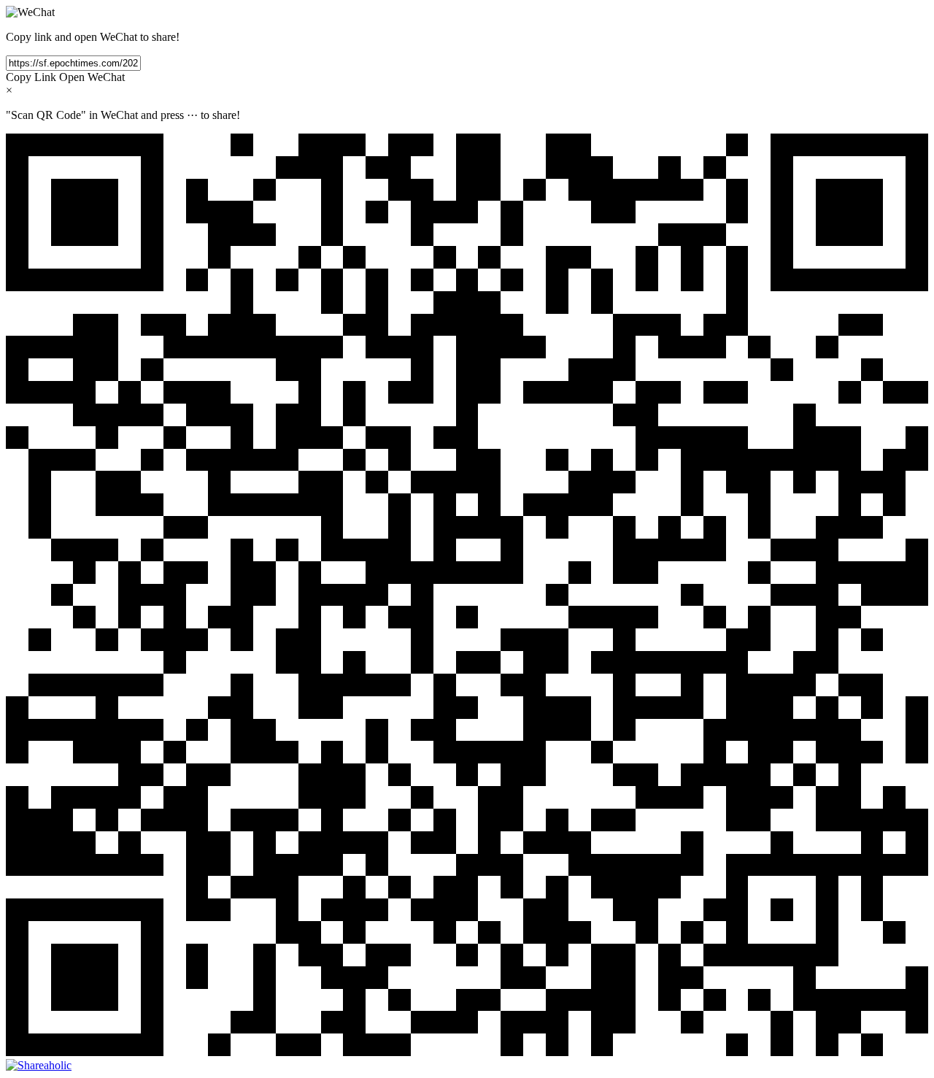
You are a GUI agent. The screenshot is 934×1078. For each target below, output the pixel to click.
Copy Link (31, 77)
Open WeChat (92, 77)
